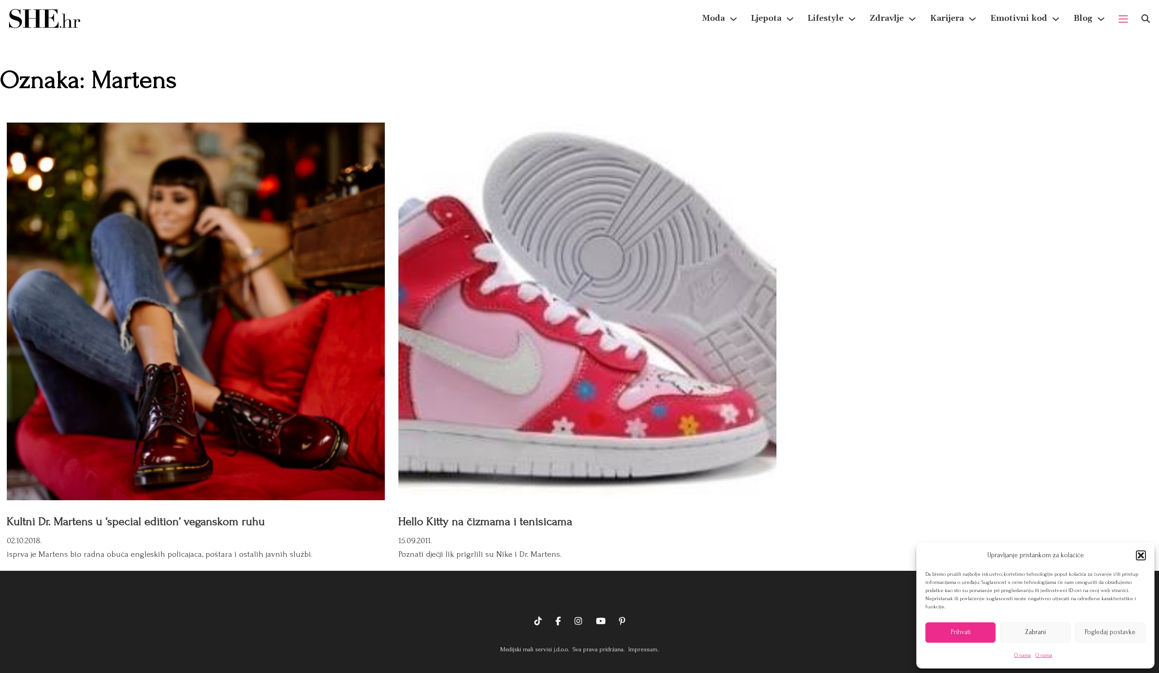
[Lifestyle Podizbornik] (852, 19)
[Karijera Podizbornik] (972, 19)
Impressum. (643, 649)
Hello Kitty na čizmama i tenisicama (485, 521)
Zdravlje (887, 18)
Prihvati (961, 632)
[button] (1140, 555)
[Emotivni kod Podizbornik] (1056, 19)
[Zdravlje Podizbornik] (912, 19)
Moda (713, 18)
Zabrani (1035, 632)
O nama (1022, 655)
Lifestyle (825, 18)
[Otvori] (1145, 18)
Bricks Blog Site (579, 593)
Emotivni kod (1018, 18)
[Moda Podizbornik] (733, 19)
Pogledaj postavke (1110, 632)
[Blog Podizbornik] (1101, 19)
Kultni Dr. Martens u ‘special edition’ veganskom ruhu (136, 521)
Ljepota (766, 18)
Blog (1082, 18)
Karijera (947, 18)
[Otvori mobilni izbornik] (1123, 19)
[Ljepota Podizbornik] (790, 19)
